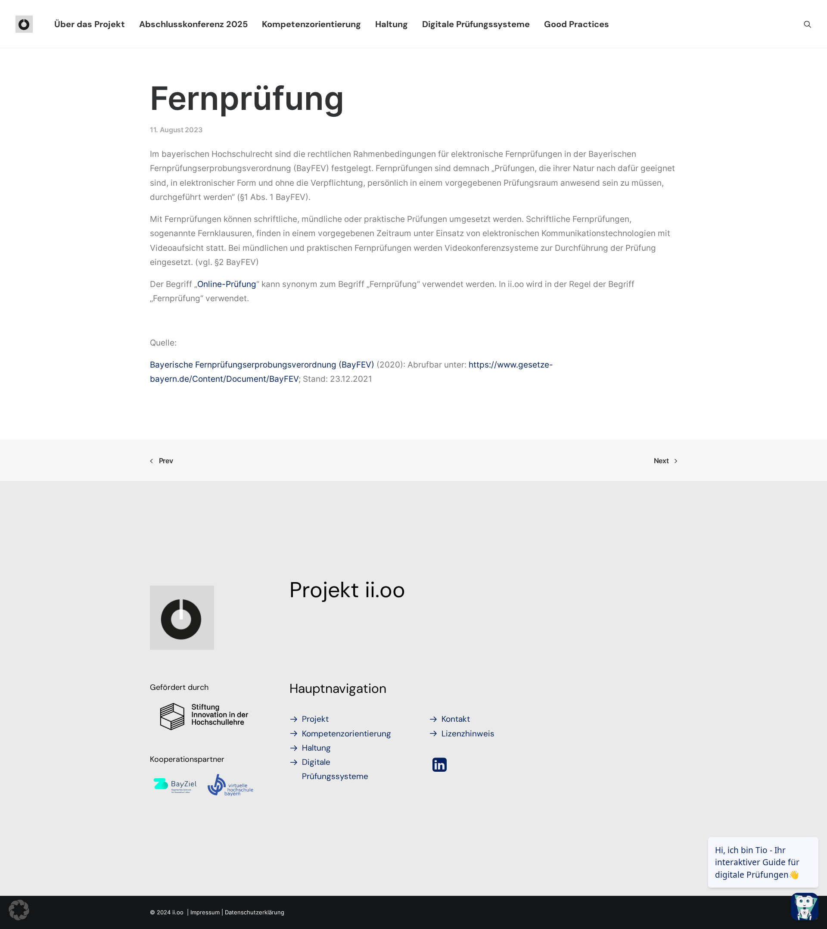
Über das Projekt (89, 24)
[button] (807, 24)
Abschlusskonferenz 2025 (193, 24)
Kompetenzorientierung (311, 24)
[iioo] (24, 24)
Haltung (391, 24)
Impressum (205, 912)
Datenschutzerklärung (254, 912)
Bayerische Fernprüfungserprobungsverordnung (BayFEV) (262, 365)
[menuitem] (89, 24)
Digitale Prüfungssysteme (476, 24)
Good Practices (576, 24)
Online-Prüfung (226, 284)
